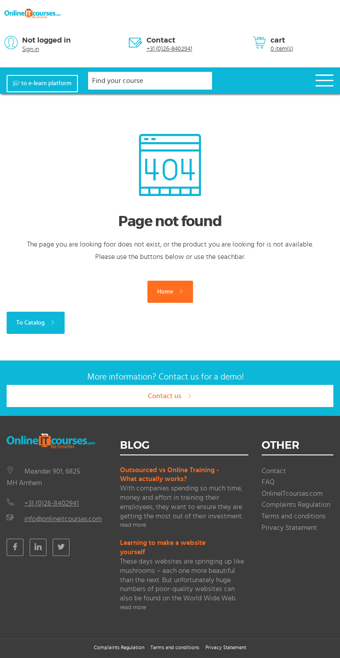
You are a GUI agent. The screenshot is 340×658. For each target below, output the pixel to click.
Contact (161, 40)
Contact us (165, 396)
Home (165, 292)
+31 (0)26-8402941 (169, 49)
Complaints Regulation (296, 504)
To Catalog (31, 323)
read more (133, 525)
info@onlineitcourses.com (63, 518)
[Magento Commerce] (32, 13)
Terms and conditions (294, 516)
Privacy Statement (289, 527)
